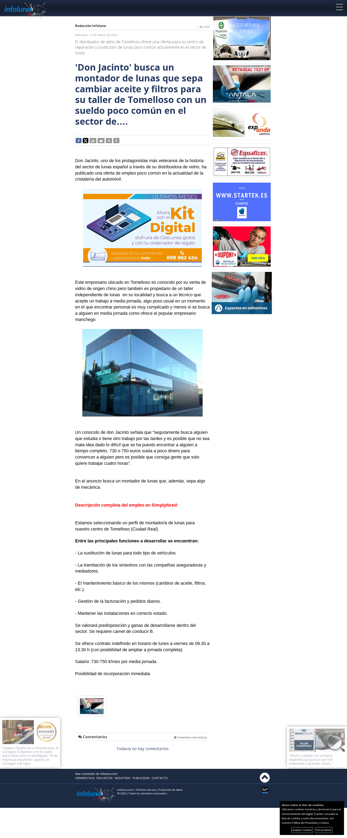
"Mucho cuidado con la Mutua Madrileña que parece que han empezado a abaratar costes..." (311, 759)
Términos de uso (146, 790)
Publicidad (141, 778)
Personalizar (323, 830)
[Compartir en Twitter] (85, 140)
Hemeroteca (84, 778)
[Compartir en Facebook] (79, 140)
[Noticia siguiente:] (116, 140)
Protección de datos (171, 790)
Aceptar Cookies (302, 830)
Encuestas (104, 778)
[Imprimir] (93, 140)
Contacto (160, 778)
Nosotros (123, 778)
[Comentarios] (101, 140)
